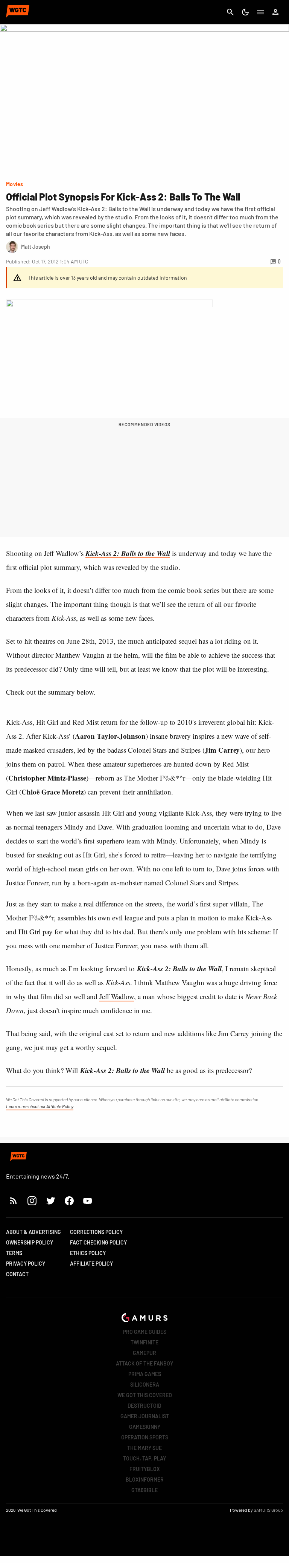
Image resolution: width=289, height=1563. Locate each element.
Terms (14, 1253)
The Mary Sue (144, 1448)
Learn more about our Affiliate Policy (39, 1106)
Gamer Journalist (144, 1416)
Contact (17, 1274)
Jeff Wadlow (116, 996)
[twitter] (50, 1200)
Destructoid (144, 1405)
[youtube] (88, 1200)
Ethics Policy (88, 1253)
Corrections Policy (96, 1232)
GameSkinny (144, 1427)
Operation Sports (144, 1437)
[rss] (13, 1200)
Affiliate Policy (91, 1263)
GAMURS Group (268, 1509)
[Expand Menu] (260, 12)
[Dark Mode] (245, 12)
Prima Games (144, 1374)
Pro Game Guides (144, 1332)
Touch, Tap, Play (144, 1458)
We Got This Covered (144, 1395)
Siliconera (144, 1384)
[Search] (230, 12)
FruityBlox (144, 1469)
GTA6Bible (144, 1490)
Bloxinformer (145, 1479)
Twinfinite (144, 1342)
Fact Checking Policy (98, 1242)
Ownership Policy (29, 1242)
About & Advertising (33, 1232)
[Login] (275, 12)
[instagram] (32, 1200)
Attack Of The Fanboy (144, 1363)
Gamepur (144, 1353)
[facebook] (69, 1200)
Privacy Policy (25, 1263)
